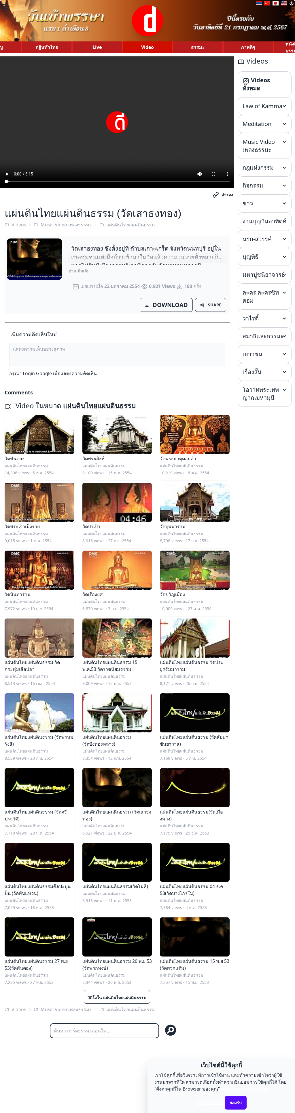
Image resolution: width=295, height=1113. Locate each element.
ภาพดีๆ (248, 47)
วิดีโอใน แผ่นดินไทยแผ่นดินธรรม (117, 997)
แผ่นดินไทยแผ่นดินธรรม (130, 225)
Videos (19, 225)
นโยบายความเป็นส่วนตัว (246, 1089)
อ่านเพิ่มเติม (79, 271)
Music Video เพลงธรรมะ (66, 225)
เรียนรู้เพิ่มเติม (210, 1102)
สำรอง (227, 194)
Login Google (37, 373)
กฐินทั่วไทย (47, 47)
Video (147, 47)
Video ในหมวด (75, 405)
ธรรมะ (198, 47)
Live (97, 47)
